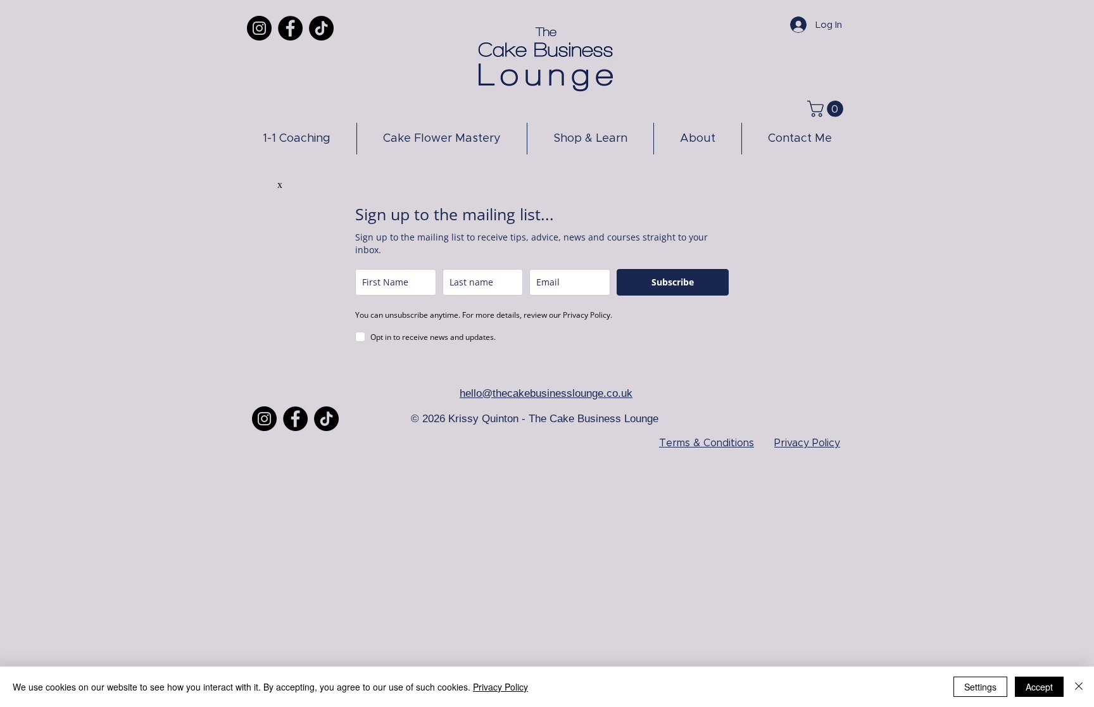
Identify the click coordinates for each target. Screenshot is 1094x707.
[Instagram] (259, 28)
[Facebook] (290, 28)
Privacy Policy (500, 686)
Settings (980, 686)
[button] (827, 109)
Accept (1039, 686)
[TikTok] (321, 28)
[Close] (1078, 687)
